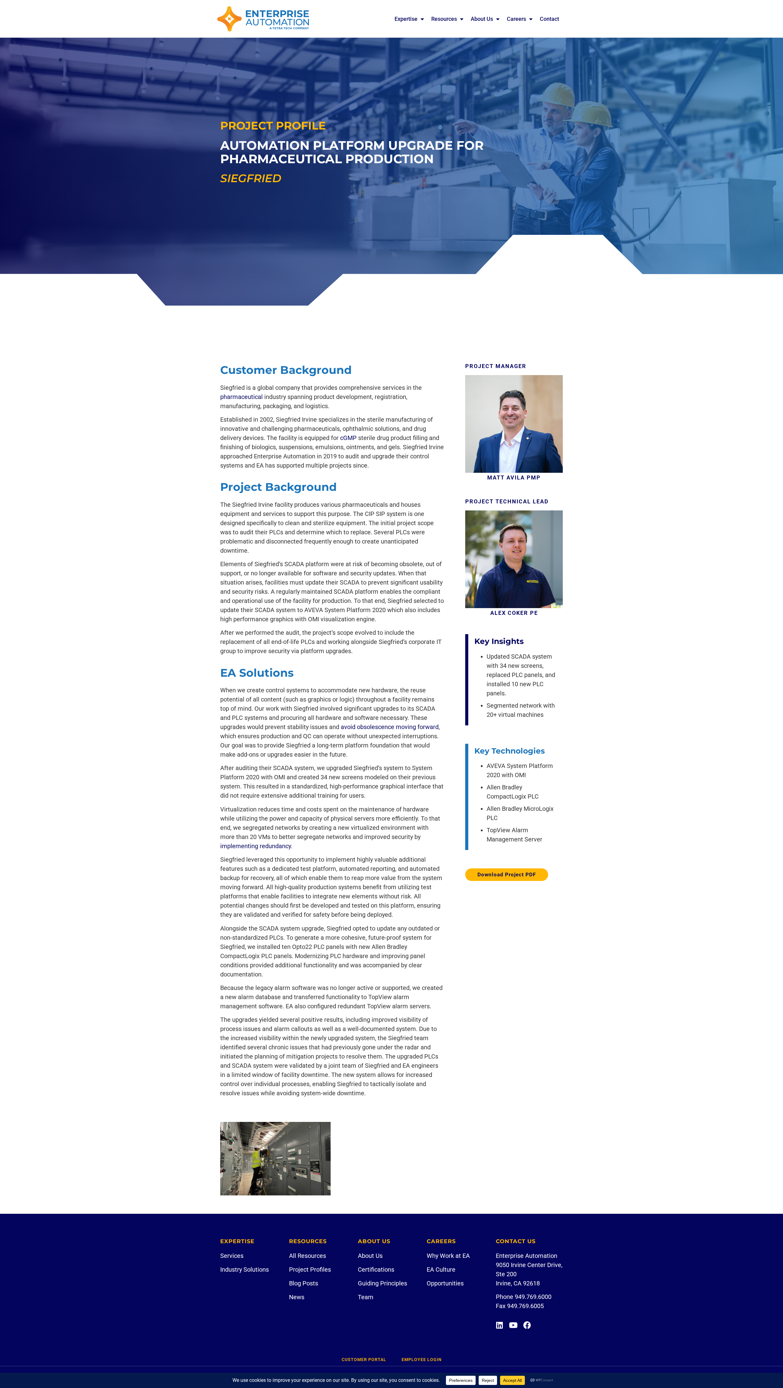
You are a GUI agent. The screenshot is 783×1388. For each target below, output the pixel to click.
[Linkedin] (499, 1325)
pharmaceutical (241, 397)
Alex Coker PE (514, 613)
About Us (482, 19)
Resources (444, 19)
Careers (516, 19)
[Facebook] (527, 1325)
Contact (549, 19)
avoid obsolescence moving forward (390, 727)
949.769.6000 (533, 1296)
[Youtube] (513, 1325)
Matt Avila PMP (514, 477)
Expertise (406, 19)
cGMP (348, 438)
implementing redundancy (255, 846)
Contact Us (516, 1241)
